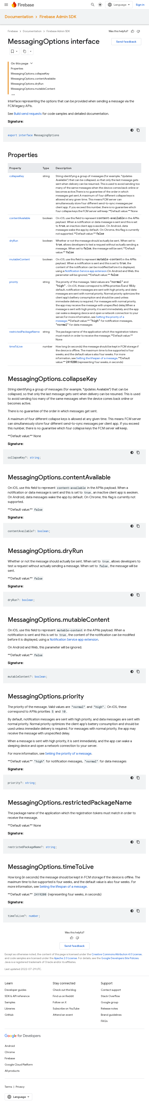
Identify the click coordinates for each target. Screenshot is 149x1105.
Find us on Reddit (63, 996)
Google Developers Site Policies (120, 958)
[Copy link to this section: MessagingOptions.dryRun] (87, 551)
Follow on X (60, 1002)
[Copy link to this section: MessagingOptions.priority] (88, 697)
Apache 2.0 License (65, 958)
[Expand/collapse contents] (31, 63)
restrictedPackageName (24, 331)
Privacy (20, 1086)
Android (10, 1046)
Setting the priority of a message (68, 754)
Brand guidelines (111, 1014)
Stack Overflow (110, 996)
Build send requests (28, 114)
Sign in (140, 4)
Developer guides (15, 990)
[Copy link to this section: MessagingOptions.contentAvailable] (114, 477)
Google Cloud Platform (19, 1064)
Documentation (19, 16)
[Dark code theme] (132, 130)
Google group (109, 1002)
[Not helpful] (138, 31)
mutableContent (19, 259)
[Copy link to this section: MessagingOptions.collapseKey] (101, 379)
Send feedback (126, 41)
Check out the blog (64, 990)
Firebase (13, 31)
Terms (8, 1086)
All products (12, 1071)
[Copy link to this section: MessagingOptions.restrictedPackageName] (135, 803)
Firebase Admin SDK (57, 16)
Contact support (111, 990)
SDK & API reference (17, 996)
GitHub (9, 1014)
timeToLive (16, 346)
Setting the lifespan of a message (96, 358)
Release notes (109, 1008)
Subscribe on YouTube (66, 1008)
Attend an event (63, 1014)
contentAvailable (19, 218)
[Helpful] (132, 31)
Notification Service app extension (86, 271)
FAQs (104, 1021)
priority (13, 282)
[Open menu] (6, 4)
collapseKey (16, 176)
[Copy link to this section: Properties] (41, 155)
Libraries (10, 1008)
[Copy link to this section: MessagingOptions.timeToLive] (97, 867)
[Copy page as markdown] (24, 51)
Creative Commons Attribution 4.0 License (117, 954)
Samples (10, 1002)
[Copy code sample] (138, 130)
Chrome (10, 1052)
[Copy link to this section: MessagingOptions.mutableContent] (113, 620)
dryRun (13, 240)
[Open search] (92, 4)
